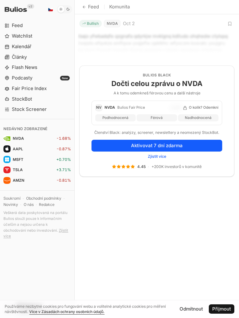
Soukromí (12, 198)
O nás (29, 204)
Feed (93, 7)
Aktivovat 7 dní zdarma (157, 145)
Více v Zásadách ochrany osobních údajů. (67, 311)
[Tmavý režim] (64, 9)
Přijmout (221, 309)
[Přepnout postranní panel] (74, 159)
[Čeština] (50, 9)
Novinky (10, 204)
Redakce (46, 204)
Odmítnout (191, 309)
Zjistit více (157, 156)
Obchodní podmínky (43, 198)
